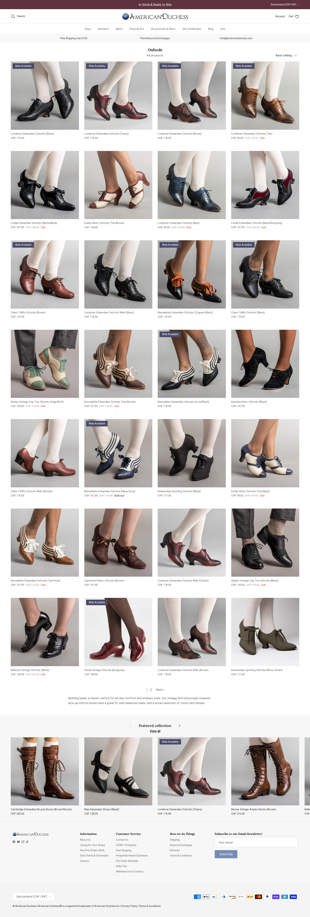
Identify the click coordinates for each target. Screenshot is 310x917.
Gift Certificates (191, 29)
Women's (103, 29)
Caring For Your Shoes (92, 845)
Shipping (175, 839)
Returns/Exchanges (181, 845)
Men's (119, 29)
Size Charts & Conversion (94, 855)
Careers (84, 860)
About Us (85, 839)
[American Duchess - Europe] (155, 16)
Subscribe (226, 854)
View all (155, 731)
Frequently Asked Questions (132, 855)
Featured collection (155, 725)
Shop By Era (137, 29)
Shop (88, 29)
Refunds (175, 850)
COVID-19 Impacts (126, 845)
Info (223, 29)
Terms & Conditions (181, 855)
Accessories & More (163, 29)
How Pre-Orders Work (92, 850)
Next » (160, 689)
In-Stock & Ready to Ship (155, 4)
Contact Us (122, 839)
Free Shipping (123, 850)
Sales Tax (121, 866)
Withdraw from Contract (129, 871)
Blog (210, 29)
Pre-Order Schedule (127, 860)
